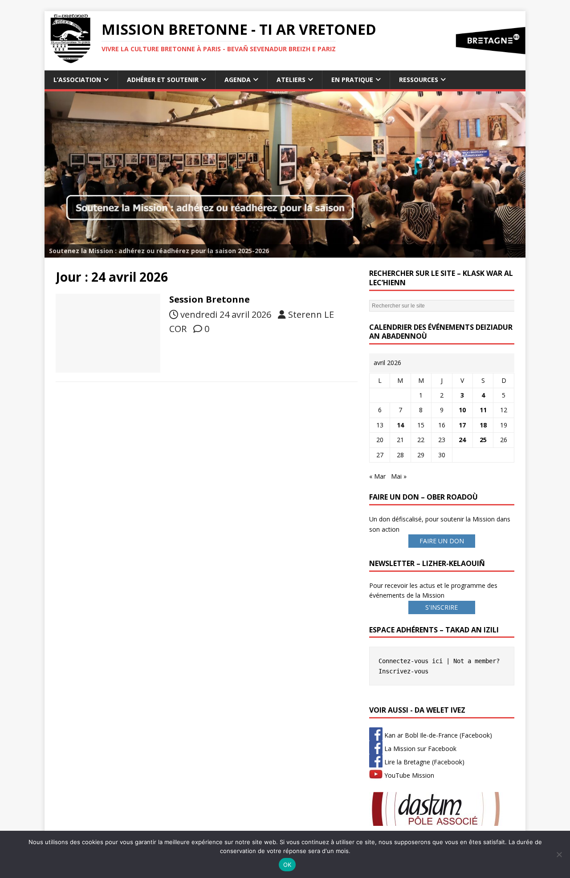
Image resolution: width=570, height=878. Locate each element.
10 (462, 410)
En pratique (352, 79)
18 (483, 425)
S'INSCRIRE (441, 607)
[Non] (558, 854)
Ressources (418, 79)
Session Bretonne (209, 299)
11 (483, 410)
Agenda (237, 79)
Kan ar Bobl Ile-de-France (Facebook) (437, 735)
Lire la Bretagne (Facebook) (423, 762)
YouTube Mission (408, 775)
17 (462, 425)
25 (483, 439)
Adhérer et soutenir (163, 79)
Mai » (399, 476)
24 (462, 439)
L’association (77, 79)
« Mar (377, 476)
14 (400, 425)
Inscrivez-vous (403, 671)
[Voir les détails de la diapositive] (285, 174)
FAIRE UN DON (441, 541)
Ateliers (291, 79)
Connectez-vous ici (411, 661)
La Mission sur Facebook (419, 748)
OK (287, 864)
